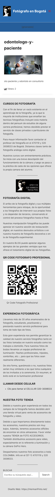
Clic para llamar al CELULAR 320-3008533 (29, 389)
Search (46, 474)
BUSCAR (7, 470)
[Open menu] (49, 11)
